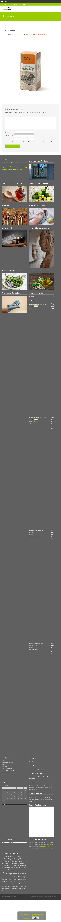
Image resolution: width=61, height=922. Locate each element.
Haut (17, 867)
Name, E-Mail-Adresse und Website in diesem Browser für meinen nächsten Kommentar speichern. (30, 141)
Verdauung (20, 888)
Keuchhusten (14, 873)
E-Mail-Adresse (9, 135)
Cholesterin (19, 861)
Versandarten (5, 766)
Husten (10, 870)
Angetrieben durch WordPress (37, 896)
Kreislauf (9, 877)
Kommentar (8, 116)
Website (7, 139)
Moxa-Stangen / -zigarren (17, 881)
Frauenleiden (20, 865)
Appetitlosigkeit (8, 859)
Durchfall (25, 861)
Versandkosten (34, 309)
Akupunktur (5, 856)
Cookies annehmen (35, 918)
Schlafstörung (16, 886)
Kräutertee (16, 876)
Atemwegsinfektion (19, 859)
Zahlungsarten (5, 772)
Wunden (21, 891)
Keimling (6, 873)
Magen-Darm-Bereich (13, 879)
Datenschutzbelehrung (7, 762)
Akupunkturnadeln (14, 856)
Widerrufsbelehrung (7, 768)
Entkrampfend (5, 863)
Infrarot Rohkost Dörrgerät (19, 870)
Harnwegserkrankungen (9, 867)
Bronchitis (14, 861)
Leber (4, 879)
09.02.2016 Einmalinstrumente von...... (38, 796)
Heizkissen (4, 870)
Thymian (27, 34)
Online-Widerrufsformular (8, 770)
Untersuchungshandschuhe (11, 888)
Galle (24, 865)
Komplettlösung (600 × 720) (38, 34)
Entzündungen (16, 863)
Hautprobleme (22, 867)
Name (7, 132)
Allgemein (31, 761)
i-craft (49, 896)
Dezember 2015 (33, 769)
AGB (3, 760)
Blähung (9, 861)
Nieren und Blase (17, 884)
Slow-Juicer (22, 886)
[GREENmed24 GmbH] (5, 8)
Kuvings (22, 877)
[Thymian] (30, 69)
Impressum (5, 764)
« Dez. (3, 804)
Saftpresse (10, 886)
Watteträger (16, 891)
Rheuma (4, 886)
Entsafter (11, 863)
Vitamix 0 (11, 891)
